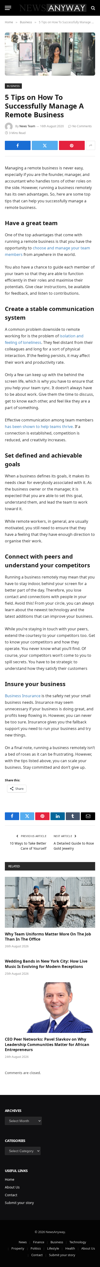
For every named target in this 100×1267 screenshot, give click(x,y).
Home (9, 1179)
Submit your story (19, 1202)
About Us (12, 1187)
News (23, 1242)
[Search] (92, 7)
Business (13, 86)
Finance (38, 1242)
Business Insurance (23, 695)
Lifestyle (53, 1248)
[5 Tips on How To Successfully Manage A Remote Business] (50, 54)
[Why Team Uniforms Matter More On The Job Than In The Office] (50, 902)
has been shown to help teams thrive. (39, 426)
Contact (11, 1195)
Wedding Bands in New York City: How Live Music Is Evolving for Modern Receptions (46, 963)
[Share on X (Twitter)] (45, 145)
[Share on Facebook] (18, 145)
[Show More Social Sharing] (90, 145)
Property (17, 1248)
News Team (27, 126)
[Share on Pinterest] (72, 145)
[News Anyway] (52, 8)
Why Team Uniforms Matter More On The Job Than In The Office (48, 936)
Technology (77, 1242)
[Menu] (8, 7)
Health (70, 1248)
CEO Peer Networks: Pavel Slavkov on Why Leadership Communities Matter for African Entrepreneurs (47, 1045)
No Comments (82, 126)
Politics (36, 1248)
